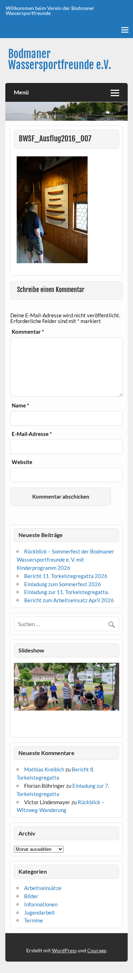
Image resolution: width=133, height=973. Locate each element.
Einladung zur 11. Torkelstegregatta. (66, 592)
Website (22, 462)
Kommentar (28, 331)
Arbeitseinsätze (42, 888)
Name (20, 405)
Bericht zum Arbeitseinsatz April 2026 (69, 600)
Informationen (40, 904)
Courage (96, 950)
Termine (33, 920)
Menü (21, 92)
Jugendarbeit (39, 912)
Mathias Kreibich (44, 769)
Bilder (31, 896)
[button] (19, 698)
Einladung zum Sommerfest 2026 (62, 584)
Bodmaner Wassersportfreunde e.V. (59, 59)
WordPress (64, 950)
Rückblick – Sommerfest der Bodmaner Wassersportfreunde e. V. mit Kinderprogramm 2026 (65, 559)
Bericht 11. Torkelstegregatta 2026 (65, 576)
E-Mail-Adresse (32, 434)
